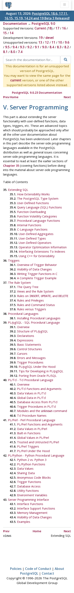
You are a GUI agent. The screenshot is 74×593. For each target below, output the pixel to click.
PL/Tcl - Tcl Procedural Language (30, 380)
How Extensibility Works (33, 194)
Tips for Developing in (41, 371)
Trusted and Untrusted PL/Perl (38, 442)
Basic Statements (29, 345)
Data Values (25, 468)
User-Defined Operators (35, 243)
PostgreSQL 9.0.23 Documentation (37, 93)
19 (41, 38)
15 (5, 33)
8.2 (66, 47)
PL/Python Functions (31, 464)
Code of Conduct (38, 569)
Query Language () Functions (39, 207)
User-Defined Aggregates (36, 234)
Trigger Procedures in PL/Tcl (36, 406)
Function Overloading (31, 212)
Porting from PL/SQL (38, 376)
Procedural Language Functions (38, 221)
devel (49, 38)
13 (40, 42)
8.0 (12, 52)
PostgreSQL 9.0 (43, 23)
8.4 (52, 47)
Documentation (15, 23)
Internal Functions (29, 225)
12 (47, 42)
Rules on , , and (42, 296)
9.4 (15, 47)
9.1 (37, 47)
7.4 (20, 52)
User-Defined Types (32, 238)
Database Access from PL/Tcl (37, 402)
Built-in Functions (28, 433)
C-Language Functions (32, 229)
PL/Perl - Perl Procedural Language (31, 420)
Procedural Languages (23, 314)
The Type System (37, 198)
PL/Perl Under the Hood (33, 451)
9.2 (29, 47)
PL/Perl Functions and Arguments (39, 424)
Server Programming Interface (28, 500)
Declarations (25, 336)
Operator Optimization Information (43, 247)
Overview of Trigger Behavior (37, 265)
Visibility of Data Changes (34, 269)
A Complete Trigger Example (37, 278)
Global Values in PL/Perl (33, 438)
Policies (16, 569)
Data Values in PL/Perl (32, 429)
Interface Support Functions (36, 508)
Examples (23, 522)
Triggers (14, 260)
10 (60, 42)
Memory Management (32, 513)
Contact (48, 573)
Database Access (28, 486)
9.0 (44, 47)
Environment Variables (32, 495)
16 (64, 28)
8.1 (5, 52)
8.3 (59, 47)
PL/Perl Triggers (28, 446)
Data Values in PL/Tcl (31, 393)
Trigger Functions (29, 482)
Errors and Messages (31, 358)
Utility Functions (28, 491)
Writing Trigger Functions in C (37, 274)
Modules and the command (42, 411)
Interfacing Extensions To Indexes (42, 251)
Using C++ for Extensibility (36, 256)
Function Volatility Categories (37, 216)
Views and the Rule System (35, 291)
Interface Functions (30, 504)
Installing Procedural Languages (38, 318)
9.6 (67, 42)
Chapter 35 (11, 166)
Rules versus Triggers (31, 309)
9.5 (7, 47)
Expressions (25, 340)
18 (50, 28)
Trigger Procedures (30, 362)
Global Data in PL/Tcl (31, 398)
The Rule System (19, 283)
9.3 (22, 47)
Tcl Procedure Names (31, 415)
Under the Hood (37, 367)
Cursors (22, 354)
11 (53, 42)
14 (11, 33)
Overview (23, 327)
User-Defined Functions (33, 203)
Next (67, 97)
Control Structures (29, 349)
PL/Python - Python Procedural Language (36, 455)
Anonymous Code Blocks (34, 477)
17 (57, 28)
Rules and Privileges (30, 300)
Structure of (32, 331)
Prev (6, 97)
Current (40, 28)
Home (14, 97)
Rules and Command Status (36, 305)
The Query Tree (27, 287)
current (15, 80)
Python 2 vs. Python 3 (31, 460)
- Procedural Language (34, 322)
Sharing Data (26, 473)
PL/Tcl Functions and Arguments (39, 389)
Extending (18, 190)
